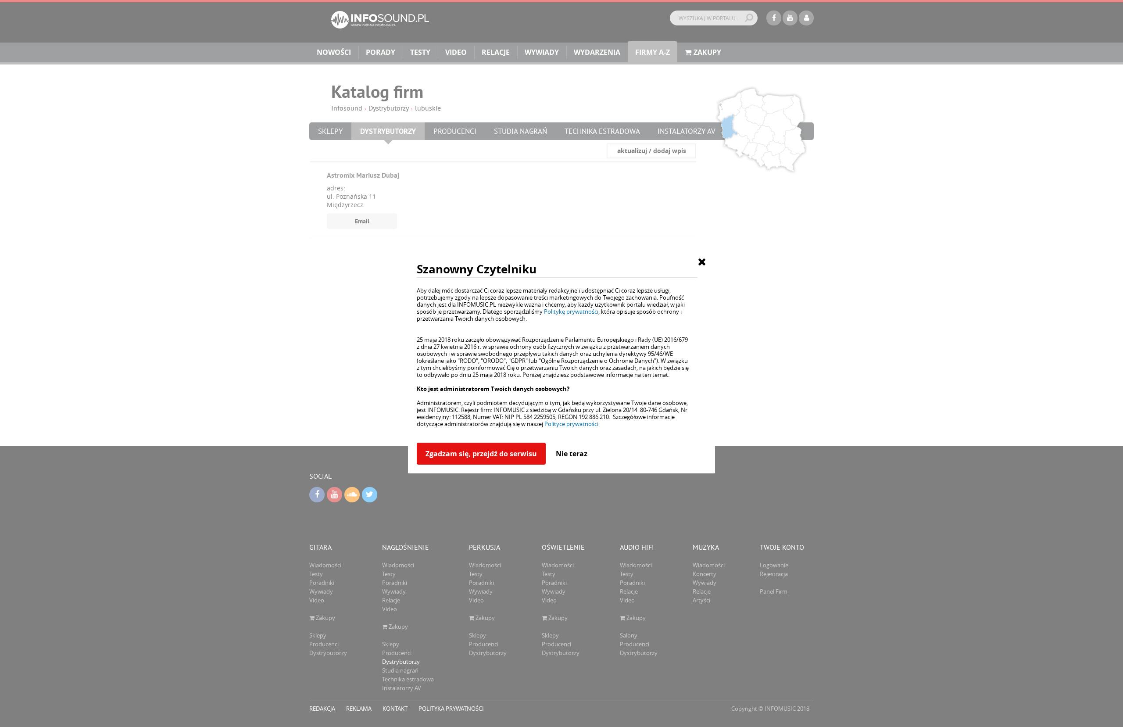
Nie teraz (571, 453)
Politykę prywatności (571, 311)
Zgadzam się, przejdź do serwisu (481, 453)
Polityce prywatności (571, 424)
